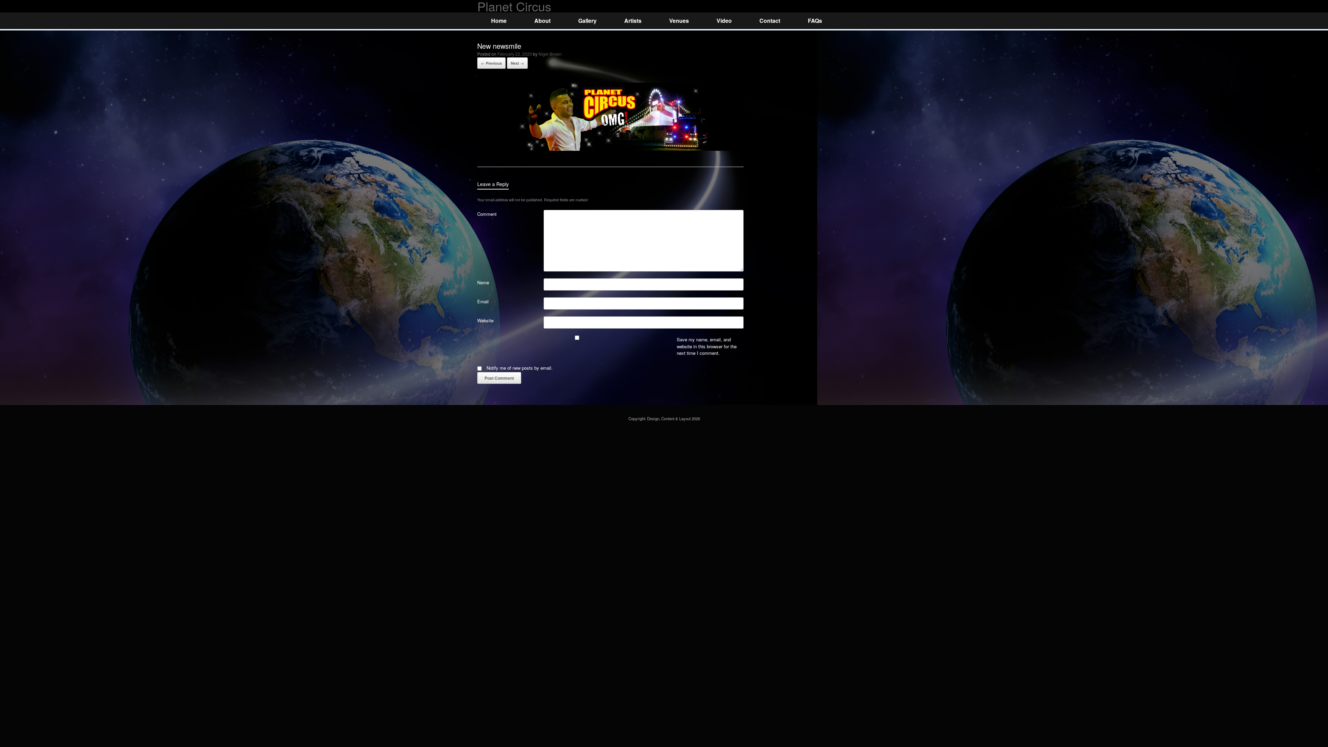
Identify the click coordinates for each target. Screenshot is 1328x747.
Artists (633, 21)
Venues (679, 21)
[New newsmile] (610, 149)
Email (484, 301)
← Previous (491, 63)
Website (485, 320)
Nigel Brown (550, 54)
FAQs (815, 21)
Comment (487, 214)
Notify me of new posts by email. (520, 368)
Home (499, 21)
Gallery (587, 21)
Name (484, 282)
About (542, 21)
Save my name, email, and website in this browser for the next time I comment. (707, 346)
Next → (517, 63)
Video (724, 21)
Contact (769, 21)
